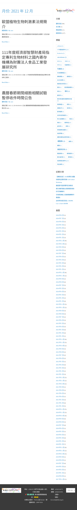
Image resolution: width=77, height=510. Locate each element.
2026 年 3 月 (60, 231)
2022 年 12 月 (60, 339)
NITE (59, 65)
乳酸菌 (60, 69)
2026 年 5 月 (60, 225)
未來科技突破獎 (62, 115)
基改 (59, 87)
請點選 (36, 497)
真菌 (68, 126)
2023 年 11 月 (60, 307)
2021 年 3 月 (60, 399)
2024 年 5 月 (60, 288)
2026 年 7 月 (60, 218)
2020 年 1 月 (60, 444)
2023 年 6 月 (60, 320)
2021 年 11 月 (60, 380)
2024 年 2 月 (60, 298)
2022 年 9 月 (60, 349)
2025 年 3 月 (60, 263)
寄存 (59, 91)
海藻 (71, 119)
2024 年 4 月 (60, 291)
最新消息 (5, 71)
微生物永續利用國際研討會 (64, 99)
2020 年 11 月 (60, 412)
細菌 (71, 141)
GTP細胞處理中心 (62, 49)
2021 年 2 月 (60, 403)
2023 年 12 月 (60, 304)
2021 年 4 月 (60, 396)
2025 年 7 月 (60, 253)
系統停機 (60, 133)
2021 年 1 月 (60, 406)
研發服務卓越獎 (62, 130)
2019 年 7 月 (60, 463)
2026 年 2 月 (60, 234)
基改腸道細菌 (68, 87)
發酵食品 (67, 122)
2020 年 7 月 (60, 425)
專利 (67, 91)
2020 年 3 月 (60, 438)
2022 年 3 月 (60, 368)
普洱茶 (69, 108)
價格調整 (60, 76)
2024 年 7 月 (60, 285)
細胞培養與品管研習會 (64, 137)
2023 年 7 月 (60, 317)
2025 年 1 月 (60, 269)
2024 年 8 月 (60, 282)
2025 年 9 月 (60, 247)
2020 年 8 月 (60, 422)
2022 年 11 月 (60, 342)
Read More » (5, 42)
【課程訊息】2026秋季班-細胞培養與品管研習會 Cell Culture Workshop (65, 179)
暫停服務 (60, 111)
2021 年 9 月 (60, 387)
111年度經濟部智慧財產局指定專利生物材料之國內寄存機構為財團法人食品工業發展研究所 (25, 59)
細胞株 (61, 141)
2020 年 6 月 (60, 428)
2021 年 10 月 (60, 384)
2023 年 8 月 (60, 314)
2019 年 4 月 (60, 469)
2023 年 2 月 (60, 333)
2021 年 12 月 (60, 377)
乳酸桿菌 (68, 65)
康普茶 (60, 95)
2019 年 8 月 (60, 460)
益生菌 (60, 126)
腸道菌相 (60, 153)
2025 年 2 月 (60, 266)
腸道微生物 (62, 149)
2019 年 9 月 (60, 457)
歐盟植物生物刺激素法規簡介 (24, 24)
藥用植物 (70, 153)
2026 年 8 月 (60, 215)
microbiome (61, 57)
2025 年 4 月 (60, 260)
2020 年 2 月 (60, 441)
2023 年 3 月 (60, 329)
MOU (59, 61)
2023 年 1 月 (60, 336)
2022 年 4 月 (60, 365)
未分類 (58, 27)
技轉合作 (60, 108)
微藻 (69, 104)
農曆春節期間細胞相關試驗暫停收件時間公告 (24, 95)
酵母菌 (70, 157)
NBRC (67, 61)
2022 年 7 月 (60, 355)
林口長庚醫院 (61, 119)
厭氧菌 (69, 76)
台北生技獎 (61, 80)
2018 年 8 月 (60, 476)
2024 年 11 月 (60, 275)
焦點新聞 (59, 30)
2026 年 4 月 (60, 228)
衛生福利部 (61, 157)
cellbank (60, 46)
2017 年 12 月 (60, 479)
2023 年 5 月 (60, 323)
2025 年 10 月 (60, 244)
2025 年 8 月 (60, 250)
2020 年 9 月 (60, 419)
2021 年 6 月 (60, 393)
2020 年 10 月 (60, 415)
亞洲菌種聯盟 (61, 73)
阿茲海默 (60, 164)
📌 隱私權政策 (29, 494)
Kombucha (60, 53)
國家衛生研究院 (62, 83)
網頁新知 (5, 30)
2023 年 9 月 (60, 310)
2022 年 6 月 (60, 358)
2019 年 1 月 (60, 473)
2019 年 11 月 (60, 450)
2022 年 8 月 (60, 352)
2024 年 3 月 (60, 295)
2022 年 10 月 (60, 345)
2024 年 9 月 (60, 279)
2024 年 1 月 (60, 301)
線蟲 (59, 145)
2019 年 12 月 (60, 447)
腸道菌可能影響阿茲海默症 (64, 185)
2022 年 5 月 (60, 361)
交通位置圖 (36, 492)
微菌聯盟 (60, 104)
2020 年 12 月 (60, 409)
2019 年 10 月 (60, 454)
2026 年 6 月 (60, 221)
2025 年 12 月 (60, 240)
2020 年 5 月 (60, 431)
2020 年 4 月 (60, 434)
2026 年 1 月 (60, 237)
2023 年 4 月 (60, 326)
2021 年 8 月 (60, 390)
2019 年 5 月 (60, 466)
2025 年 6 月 (60, 256)
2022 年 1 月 (60, 374)
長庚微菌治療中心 (63, 160)
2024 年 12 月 (60, 272)
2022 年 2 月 (60, 371)
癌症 (59, 122)
